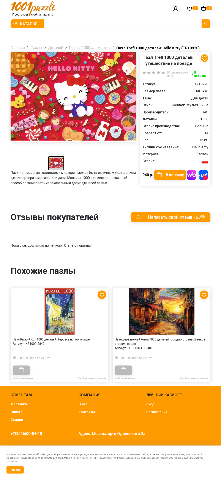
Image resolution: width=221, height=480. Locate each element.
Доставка (19, 404)
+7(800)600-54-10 (26, 433)
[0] (189, 8)
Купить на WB (191, 175)
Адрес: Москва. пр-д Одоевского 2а (112, 433)
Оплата (16, 412)
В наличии (200, 74)
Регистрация (156, 412)
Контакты (87, 412)
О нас (83, 404)
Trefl (204, 112)
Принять (15, 469)
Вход (150, 404)
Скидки (17, 420)
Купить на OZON (203, 175)
